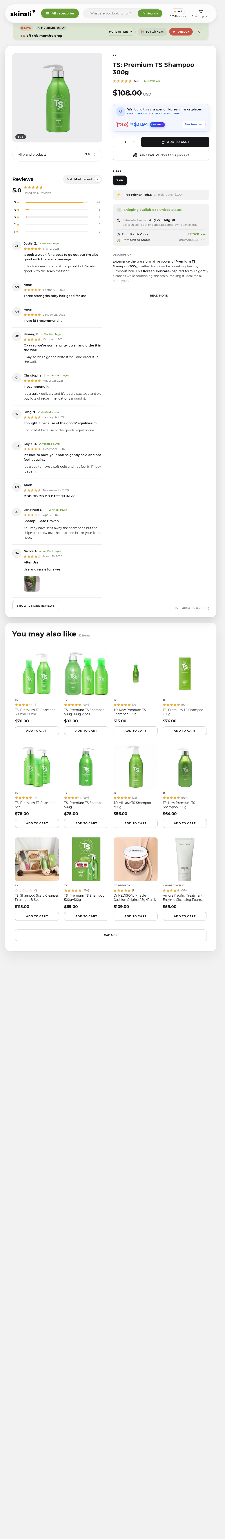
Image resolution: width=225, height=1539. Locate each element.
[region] (57, 97)
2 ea (119, 180)
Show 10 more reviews (36, 605)
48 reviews (152, 81)
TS (114, 55)
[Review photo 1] (32, 584)
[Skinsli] (23, 13)
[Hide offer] (198, 32)
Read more (159, 295)
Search (152, 13)
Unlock (183, 31)
